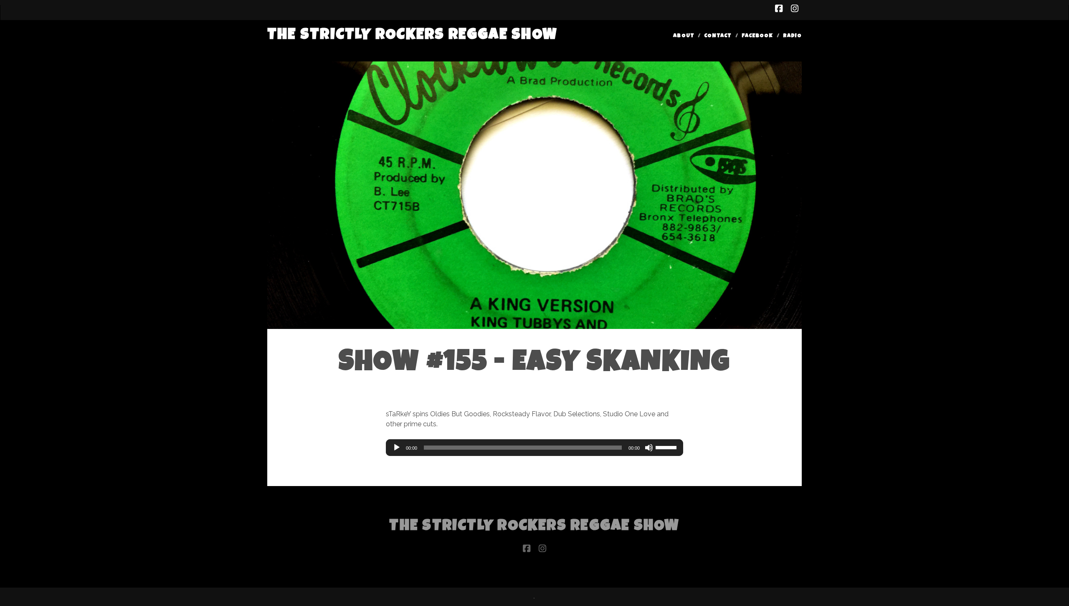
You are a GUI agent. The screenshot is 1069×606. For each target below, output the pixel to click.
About (683, 36)
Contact (718, 36)
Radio (792, 36)
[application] (534, 447)
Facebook (757, 36)
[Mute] (649, 447)
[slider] (667, 446)
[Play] (397, 447)
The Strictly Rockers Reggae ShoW (412, 35)
